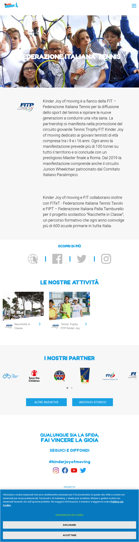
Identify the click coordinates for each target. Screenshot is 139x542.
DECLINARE (69, 525)
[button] (67, 388)
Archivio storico (92, 402)
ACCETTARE (69, 535)
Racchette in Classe (22, 326)
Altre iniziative (46, 402)
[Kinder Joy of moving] (15, 6)
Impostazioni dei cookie (70, 514)
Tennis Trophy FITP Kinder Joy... (71, 326)
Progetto (69, 487)
